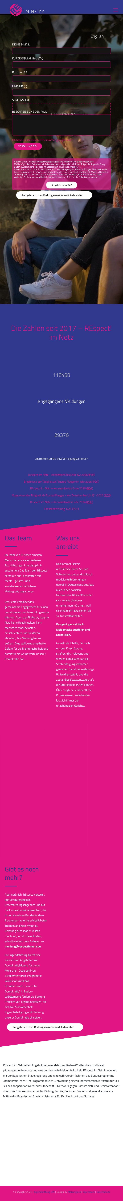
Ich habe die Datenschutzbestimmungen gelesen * (42, 140)
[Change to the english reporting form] (108, 36)
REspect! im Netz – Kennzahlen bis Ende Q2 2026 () (61, 475)
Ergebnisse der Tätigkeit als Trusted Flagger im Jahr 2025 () (61, 481)
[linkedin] (64, 1198)
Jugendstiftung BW (44, 1192)
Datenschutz (103, 1192)
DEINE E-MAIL (21, 44)
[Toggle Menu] (116, 10)
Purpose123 (19, 72)
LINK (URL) (19, 86)
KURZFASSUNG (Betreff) (28, 58)
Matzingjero (74, 1192)
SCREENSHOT (20, 100)
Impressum (89, 1192)
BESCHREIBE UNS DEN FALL (30, 111)
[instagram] (59, 1198)
